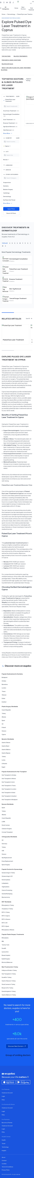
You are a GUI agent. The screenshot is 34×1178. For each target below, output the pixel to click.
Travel (3, 1143)
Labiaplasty (5, 883)
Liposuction (5, 952)
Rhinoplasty (5, 938)
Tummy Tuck (5, 945)
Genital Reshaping (7, 893)
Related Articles (7, 64)
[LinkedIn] (10, 2)
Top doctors (6, 56)
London (4, 688)
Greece (4, 731)
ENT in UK (4, 923)
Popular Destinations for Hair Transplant (14, 771)
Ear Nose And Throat (9, 200)
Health (4, 1140)
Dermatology (7, 196)
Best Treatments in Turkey (10, 967)
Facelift (4, 948)
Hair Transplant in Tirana (9, 785)
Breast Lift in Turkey (7, 988)
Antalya (4, 681)
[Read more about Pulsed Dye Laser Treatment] (15, 331)
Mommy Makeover (7, 962)
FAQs (3, 1100)
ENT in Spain (5, 926)
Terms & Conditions (7, 1167)
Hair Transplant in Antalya (9, 775)
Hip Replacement (7, 857)
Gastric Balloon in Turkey (9, 995)
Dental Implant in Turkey (9, 991)
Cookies (4, 1163)
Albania (4, 717)
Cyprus (8, 146)
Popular (5, 243)
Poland (4, 727)
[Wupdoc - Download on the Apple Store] (9, 1082)
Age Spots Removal (10, 126)
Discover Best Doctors (15, 1046)
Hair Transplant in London (9, 789)
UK (2, 724)
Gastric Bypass (6, 753)
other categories (12, 174)
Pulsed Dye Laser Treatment (10, 100)
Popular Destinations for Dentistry (12, 674)
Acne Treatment (9, 119)
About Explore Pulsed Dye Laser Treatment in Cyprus (16, 69)
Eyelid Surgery (6, 959)
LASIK (3, 821)
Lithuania (4, 763)
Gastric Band (5, 746)
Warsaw (4, 695)
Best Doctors (23, 8)
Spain (3, 720)
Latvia (3, 760)
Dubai (3, 698)
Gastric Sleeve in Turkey (9, 981)
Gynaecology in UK (7, 876)
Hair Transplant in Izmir (8, 782)
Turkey (4, 713)
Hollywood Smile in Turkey (9, 970)
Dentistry (6, 186)
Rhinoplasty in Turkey (8, 905)
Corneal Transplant (7, 832)
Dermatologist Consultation (11, 115)
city (7, 151)
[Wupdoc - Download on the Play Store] (23, 1082)
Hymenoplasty (6, 879)
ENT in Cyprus (6, 916)
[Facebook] (0, 2)
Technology (5, 1147)
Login (3, 1096)
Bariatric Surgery (8, 189)
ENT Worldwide (6, 902)
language (9, 165)
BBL (3, 941)
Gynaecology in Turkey (8, 872)
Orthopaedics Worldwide (9, 837)
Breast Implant (6, 955)
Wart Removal (8, 130)
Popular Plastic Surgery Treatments (13, 934)
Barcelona (5, 684)
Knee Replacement (7, 861)
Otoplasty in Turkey (7, 909)
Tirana (3, 691)
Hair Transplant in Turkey (9, 974)
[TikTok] (13, 2)
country (12, 138)
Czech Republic (6, 710)
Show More (6, 133)
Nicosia (6, 159)
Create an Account (7, 1093)
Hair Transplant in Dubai (8, 792)
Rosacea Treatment (10, 123)
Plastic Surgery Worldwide (10, 706)
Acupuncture (7, 182)
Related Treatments (20, 56)
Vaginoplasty (5, 886)
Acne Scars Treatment (11, 111)
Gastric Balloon (6, 749)
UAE (3, 850)
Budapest (4, 677)
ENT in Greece (6, 919)
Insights (4, 1150)
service (8, 169)
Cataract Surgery (7, 828)
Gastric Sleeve (6, 742)
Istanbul (4, 702)
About (3, 1157)
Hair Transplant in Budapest (10, 799)
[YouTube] (7, 2)
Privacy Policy (6, 1170)
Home (16, 8)
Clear (17, 96)
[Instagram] (4, 2)
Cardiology (6, 193)
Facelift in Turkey (6, 977)
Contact (4, 1160)
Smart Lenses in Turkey (8, 984)
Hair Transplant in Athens (9, 778)
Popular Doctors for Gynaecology (12, 869)
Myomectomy (6, 897)
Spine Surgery (6, 864)
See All (28, 318)
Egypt (3, 767)
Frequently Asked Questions (11, 60)
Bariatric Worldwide (8, 739)
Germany (4, 843)
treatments (12, 96)
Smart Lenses (6, 825)
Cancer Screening (7, 890)
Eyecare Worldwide (8, 804)
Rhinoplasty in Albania (8, 930)
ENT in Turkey (6, 912)
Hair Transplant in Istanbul (9, 796)
